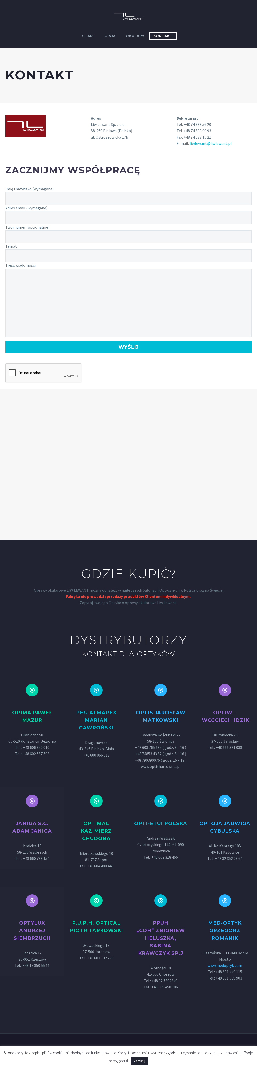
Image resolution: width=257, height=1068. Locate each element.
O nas (110, 36)
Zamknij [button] (139, 1061)
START (88, 36)
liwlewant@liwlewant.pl (211, 143)
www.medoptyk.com (225, 965)
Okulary (135, 36)
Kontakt (162, 36)
